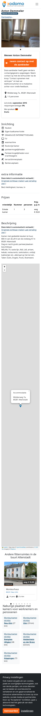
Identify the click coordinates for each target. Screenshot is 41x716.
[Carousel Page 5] (21, 603)
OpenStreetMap (21, 547)
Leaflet (5, 547)
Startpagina (6, 17)
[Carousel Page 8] (30, 603)
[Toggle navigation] (37, 4)
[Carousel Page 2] (13, 603)
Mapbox (13, 549)
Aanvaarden (11, 710)
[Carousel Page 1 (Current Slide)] (11, 604)
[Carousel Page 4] (19, 603)
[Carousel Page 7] (27, 603)
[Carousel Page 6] (24, 603)
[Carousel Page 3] (16, 603)
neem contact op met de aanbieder (22, 63)
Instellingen (27, 710)
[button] (20, 406)
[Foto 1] (20, 49)
